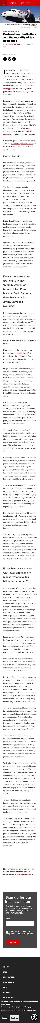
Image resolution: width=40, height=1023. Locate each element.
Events (6, 972)
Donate (6, 992)
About (6, 967)
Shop (5, 987)
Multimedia (8, 982)
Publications (9, 977)
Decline (14, 1018)
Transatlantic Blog (12, 32)
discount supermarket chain (22, 143)
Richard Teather (13, 44)
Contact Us (8, 997)
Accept (5, 1018)
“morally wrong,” (22, 353)
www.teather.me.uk (25, 874)
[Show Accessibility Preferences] (34, 1017)
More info (31, 1010)
